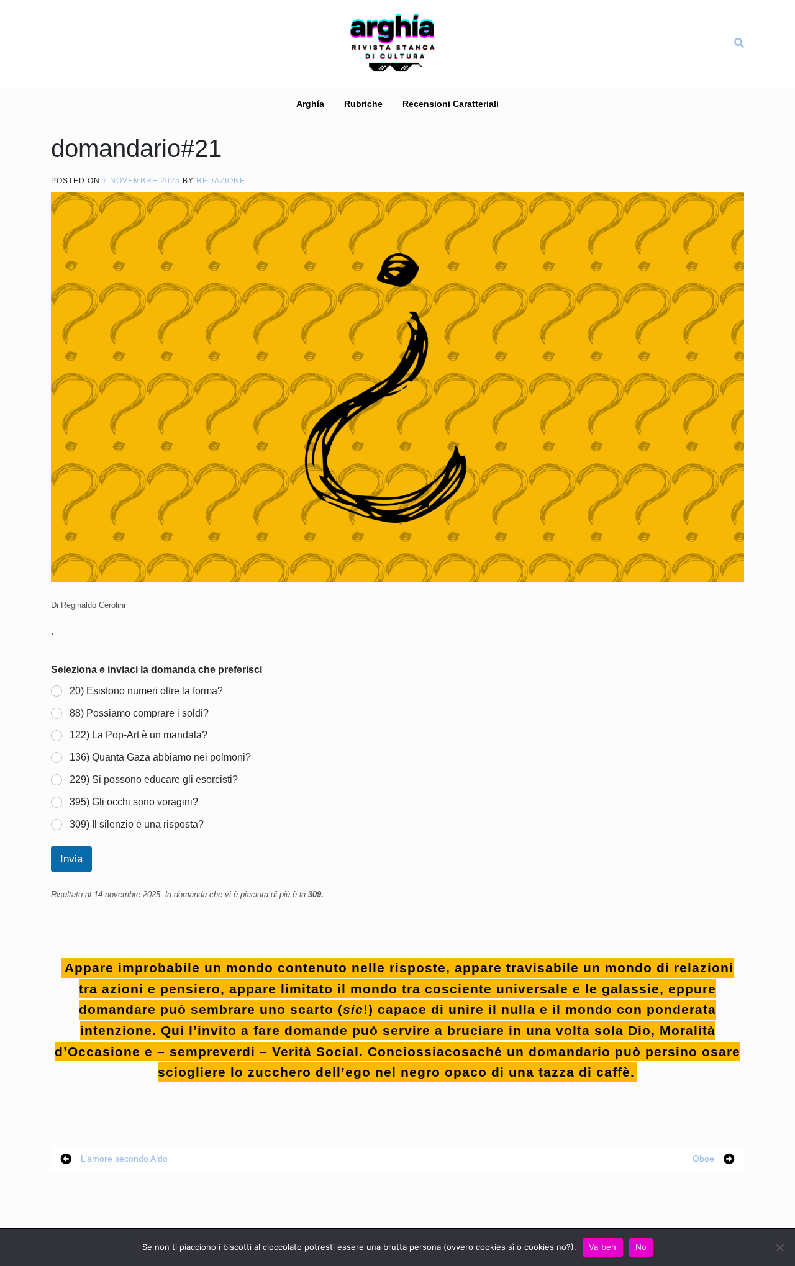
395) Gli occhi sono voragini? (134, 802)
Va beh (603, 1247)
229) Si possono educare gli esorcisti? (154, 779)
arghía (310, 104)
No (641, 1247)
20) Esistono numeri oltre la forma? (146, 690)
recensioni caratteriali (450, 104)
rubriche (363, 104)
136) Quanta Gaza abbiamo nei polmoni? (160, 757)
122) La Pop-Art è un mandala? (138, 735)
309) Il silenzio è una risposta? (137, 824)
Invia (71, 859)
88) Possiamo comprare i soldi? (139, 713)
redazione (220, 180)
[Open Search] (739, 43)
